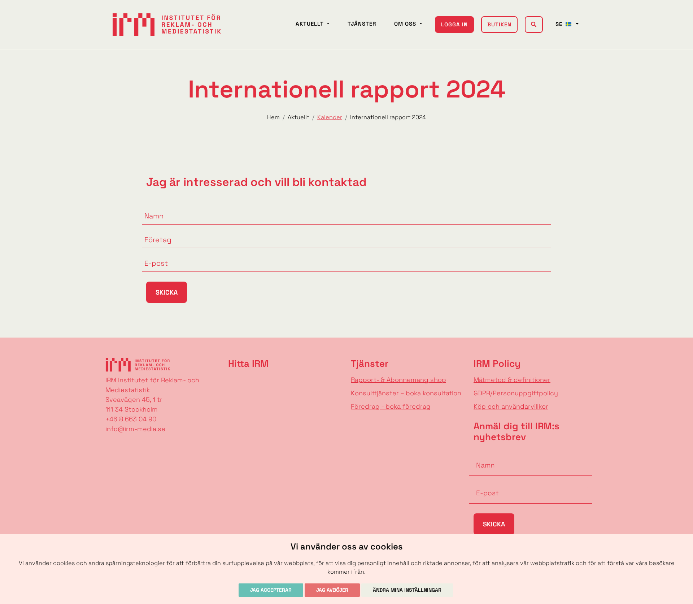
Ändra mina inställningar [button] (407, 590)
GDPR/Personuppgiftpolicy (516, 393)
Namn (151, 207)
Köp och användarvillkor (511, 406)
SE (559, 24)
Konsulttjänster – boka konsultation (406, 393)
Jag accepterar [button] (271, 590)
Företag (154, 230)
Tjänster (362, 23)
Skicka (167, 292)
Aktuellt (311, 23)
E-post (152, 254)
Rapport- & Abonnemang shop (398, 379)
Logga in (454, 24)
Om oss (406, 23)
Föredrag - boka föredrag (391, 406)
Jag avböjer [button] (332, 590)
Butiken (499, 24)
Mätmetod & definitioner (512, 379)
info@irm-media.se (135, 429)
